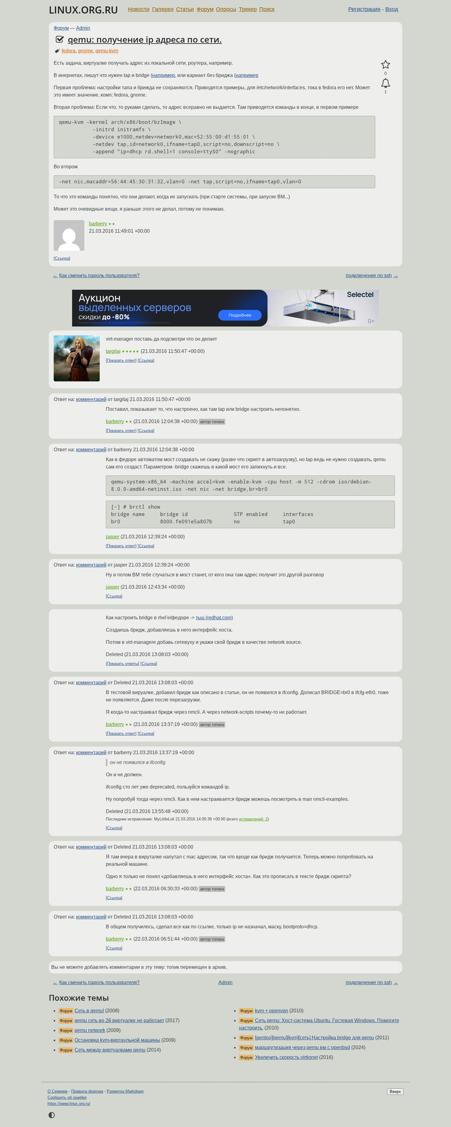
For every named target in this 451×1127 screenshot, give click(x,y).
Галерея (163, 9)
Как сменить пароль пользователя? (99, 275)
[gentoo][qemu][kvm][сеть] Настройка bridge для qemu (314, 1037)
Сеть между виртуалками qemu (110, 1050)
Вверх (395, 1091)
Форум (205, 9)
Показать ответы (122, 663)
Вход (391, 9)
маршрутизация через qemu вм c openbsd (302, 1047)
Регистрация (364, 9)
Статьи (185, 9)
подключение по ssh (369, 275)
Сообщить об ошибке (67, 1097)
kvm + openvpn (271, 1010)
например (163, 75)
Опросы (226, 9)
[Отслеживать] (385, 83)
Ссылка (62, 258)
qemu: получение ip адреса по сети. (145, 39)
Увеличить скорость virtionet (286, 1057)
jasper (112, 536)
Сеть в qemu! (89, 1010)
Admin (83, 28)
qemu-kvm (106, 50)
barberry (98, 223)
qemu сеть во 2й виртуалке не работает (119, 1020)
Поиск (267, 9)
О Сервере (57, 1091)
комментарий (91, 399)
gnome (85, 50)
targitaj (113, 351)
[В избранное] (385, 64)
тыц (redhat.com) (214, 617)
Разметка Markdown (125, 1091)
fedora (68, 50)
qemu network (90, 1030)
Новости (138, 9)
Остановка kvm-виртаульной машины (117, 1040)
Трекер (248, 9)
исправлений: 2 (253, 819)
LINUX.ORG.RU (83, 9)
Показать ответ (121, 360)
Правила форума (87, 1091)
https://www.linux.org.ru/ (69, 1103)
